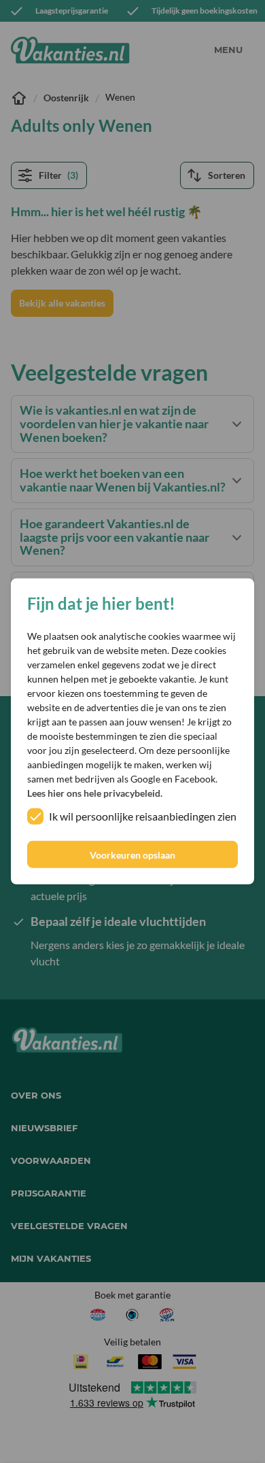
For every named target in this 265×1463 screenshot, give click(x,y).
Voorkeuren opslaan (132, 855)
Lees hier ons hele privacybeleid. (94, 793)
